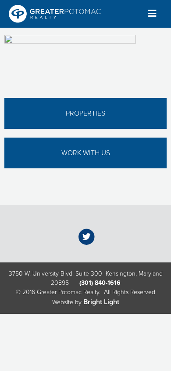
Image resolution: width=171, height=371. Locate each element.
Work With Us (85, 153)
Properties (85, 113)
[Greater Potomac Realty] (55, 14)
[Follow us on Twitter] (86, 236)
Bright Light (101, 302)
